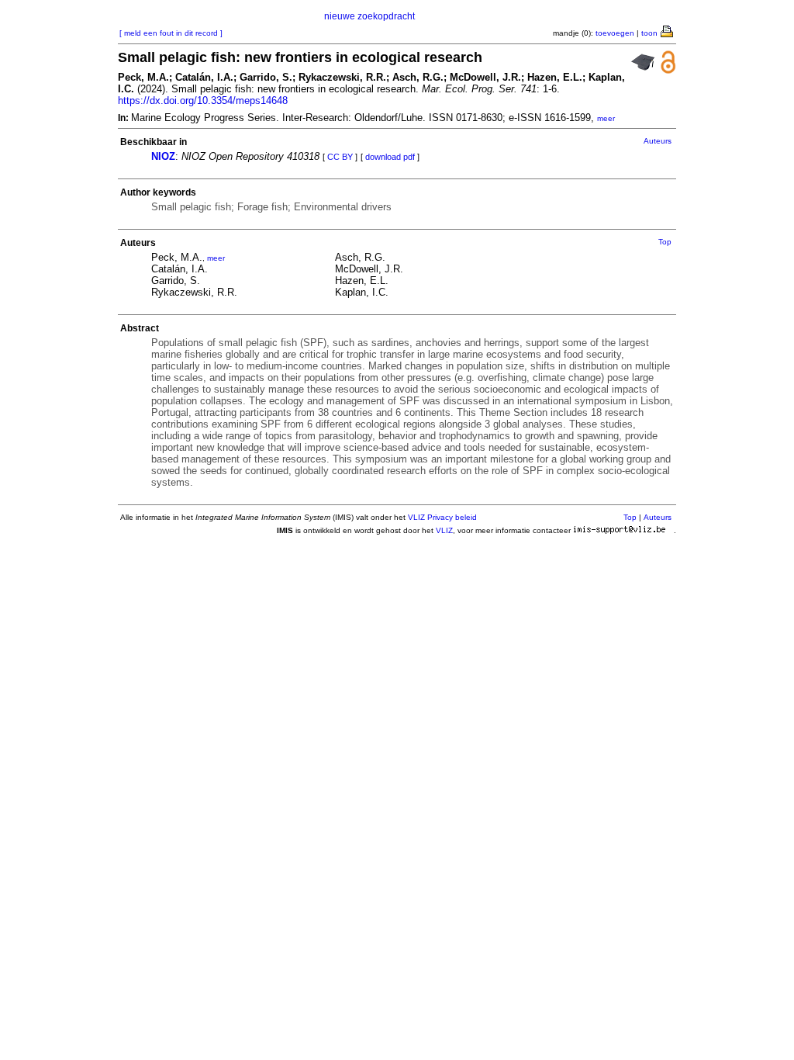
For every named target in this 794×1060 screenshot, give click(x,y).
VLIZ (444, 530)
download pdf (390, 156)
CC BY (340, 156)
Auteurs (657, 141)
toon (649, 33)
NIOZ (163, 156)
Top (664, 241)
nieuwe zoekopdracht (369, 16)
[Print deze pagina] (668, 30)
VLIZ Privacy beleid (442, 517)
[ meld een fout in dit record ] (171, 33)
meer (606, 118)
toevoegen (615, 33)
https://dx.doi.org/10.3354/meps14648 (203, 100)
